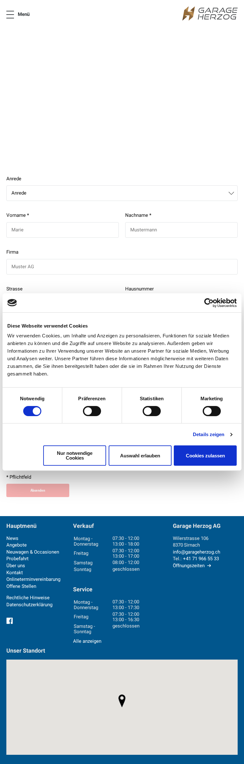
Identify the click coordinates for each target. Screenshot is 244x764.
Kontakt (14, 572)
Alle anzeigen (87, 641)
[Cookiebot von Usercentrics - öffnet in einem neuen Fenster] (209, 303)
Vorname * (17, 215)
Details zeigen (208, 434)
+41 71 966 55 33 (201, 558)
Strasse (14, 289)
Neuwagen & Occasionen (32, 552)
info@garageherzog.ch (196, 552)
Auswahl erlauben (140, 455)
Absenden (37, 490)
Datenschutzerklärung (29, 605)
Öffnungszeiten (189, 565)
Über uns (15, 565)
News (12, 538)
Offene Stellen (21, 586)
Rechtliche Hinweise (28, 598)
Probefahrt (17, 558)
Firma (12, 252)
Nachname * (138, 215)
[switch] (92, 411)
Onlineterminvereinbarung (33, 579)
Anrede (13, 179)
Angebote (16, 545)
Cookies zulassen (205, 455)
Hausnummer (139, 289)
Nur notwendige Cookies (74, 455)
